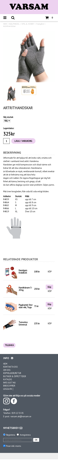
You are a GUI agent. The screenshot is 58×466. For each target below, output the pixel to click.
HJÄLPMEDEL (14, 24)
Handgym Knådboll (23, 271)
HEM (5, 24)
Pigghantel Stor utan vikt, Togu (26, 306)
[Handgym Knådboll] (10, 272)
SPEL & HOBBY (27, 24)
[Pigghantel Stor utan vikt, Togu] (10, 306)
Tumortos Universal (23, 323)
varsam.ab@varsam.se (20, 416)
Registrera (10, 435)
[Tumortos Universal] (10, 323)
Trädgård (40, 24)
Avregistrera (25, 435)
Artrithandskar (9, 26)
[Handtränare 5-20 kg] (10, 288)
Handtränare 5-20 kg (25, 289)
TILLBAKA (9, 345)
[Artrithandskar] (29, 56)
